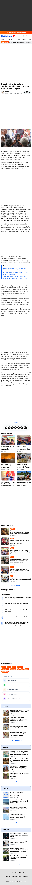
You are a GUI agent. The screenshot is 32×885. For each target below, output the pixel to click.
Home (2, 39)
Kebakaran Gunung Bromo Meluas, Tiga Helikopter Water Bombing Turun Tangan (7, 466)
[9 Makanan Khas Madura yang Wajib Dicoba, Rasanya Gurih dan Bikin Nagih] (6, 713)
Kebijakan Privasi (16, 876)
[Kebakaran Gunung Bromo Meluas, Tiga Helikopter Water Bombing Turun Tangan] (8, 458)
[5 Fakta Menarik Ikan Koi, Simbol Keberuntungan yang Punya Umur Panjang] (6, 836)
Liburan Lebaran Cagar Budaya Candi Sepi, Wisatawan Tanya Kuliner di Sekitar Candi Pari (18, 816)
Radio (20, 879)
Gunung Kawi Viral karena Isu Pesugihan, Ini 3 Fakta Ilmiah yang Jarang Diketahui (19, 794)
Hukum (24, 39)
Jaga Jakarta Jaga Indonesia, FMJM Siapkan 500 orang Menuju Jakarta (23, 448)
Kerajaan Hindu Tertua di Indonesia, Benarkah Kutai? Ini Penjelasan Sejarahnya (19, 775)
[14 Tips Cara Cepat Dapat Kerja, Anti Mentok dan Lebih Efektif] (6, 843)
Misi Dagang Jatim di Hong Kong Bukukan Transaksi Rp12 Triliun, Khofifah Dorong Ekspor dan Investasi (8, 484)
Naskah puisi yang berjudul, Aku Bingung (16, 616)
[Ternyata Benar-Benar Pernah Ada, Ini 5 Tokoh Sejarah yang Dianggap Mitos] (6, 761)
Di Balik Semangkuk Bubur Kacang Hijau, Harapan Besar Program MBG (23, 466)
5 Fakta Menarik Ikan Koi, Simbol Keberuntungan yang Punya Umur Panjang (19, 835)
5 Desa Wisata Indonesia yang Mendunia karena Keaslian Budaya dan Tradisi (19, 809)
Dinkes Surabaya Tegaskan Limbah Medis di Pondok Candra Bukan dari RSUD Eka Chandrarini (20, 542)
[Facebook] (9, 427)
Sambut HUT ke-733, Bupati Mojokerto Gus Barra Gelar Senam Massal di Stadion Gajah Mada (19, 850)
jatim (12, 538)
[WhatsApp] (21, 427)
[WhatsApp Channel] (23, 872)
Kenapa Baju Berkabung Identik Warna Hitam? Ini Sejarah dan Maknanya (18, 857)
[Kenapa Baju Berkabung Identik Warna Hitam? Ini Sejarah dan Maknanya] (6, 858)
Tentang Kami (7, 876)
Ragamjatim (13, 881)
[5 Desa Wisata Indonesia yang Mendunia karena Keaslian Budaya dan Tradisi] (6, 810)
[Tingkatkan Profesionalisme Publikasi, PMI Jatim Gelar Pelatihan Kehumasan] (5, 578)
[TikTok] (16, 872)
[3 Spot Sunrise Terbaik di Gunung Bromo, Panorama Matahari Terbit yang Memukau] (6, 802)
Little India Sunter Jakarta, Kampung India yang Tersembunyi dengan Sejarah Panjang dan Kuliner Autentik (19, 719)
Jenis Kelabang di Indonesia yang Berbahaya (16, 603)
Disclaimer (25, 876)
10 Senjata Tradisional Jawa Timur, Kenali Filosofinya (16, 610)
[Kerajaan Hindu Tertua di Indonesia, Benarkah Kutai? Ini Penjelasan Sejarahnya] (6, 776)
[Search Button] (26, 36)
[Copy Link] (6, 427)
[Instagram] (8, 872)
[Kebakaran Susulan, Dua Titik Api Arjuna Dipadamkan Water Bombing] (8, 440)
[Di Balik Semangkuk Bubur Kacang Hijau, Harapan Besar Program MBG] (24, 458)
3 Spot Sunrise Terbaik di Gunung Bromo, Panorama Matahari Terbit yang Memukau (19, 801)
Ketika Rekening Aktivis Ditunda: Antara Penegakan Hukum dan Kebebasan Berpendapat (19, 561)
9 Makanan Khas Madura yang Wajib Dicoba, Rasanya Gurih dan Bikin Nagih (19, 712)
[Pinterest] (18, 427)
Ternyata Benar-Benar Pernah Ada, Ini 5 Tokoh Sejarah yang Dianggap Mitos (19, 760)
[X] (12, 427)
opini (12, 557)
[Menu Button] (29, 36)
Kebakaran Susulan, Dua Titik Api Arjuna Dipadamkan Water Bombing (7, 448)
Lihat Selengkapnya (15, 585)
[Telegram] (15, 427)
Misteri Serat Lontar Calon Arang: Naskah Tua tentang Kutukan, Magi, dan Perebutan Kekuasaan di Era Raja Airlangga (17, 624)
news (16, 422)
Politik (18, 39)
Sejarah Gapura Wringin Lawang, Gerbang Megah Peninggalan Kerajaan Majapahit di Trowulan (18, 767)
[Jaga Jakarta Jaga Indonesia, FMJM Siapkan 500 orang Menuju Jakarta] (24, 440)
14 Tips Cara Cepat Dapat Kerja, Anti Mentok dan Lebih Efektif (19, 841)
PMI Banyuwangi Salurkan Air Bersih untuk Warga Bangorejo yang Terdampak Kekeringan (24, 484)
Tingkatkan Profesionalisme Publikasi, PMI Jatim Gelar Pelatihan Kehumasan (20, 578)
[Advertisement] (16, 15)
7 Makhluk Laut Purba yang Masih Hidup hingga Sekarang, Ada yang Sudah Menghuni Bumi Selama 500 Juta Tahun (19, 753)
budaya (12, 528)
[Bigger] (29, 92)
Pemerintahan (10, 39)
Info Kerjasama (14, 879)
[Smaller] (24, 92)
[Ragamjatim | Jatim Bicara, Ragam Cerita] (8, 36)
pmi (12, 575)
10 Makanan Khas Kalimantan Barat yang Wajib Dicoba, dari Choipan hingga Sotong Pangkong (19, 726)
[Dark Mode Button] (23, 36)
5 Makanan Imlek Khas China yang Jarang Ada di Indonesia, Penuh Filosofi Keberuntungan (19, 734)
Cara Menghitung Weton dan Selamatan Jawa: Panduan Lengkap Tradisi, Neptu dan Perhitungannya (19, 532)
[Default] (27, 92)
